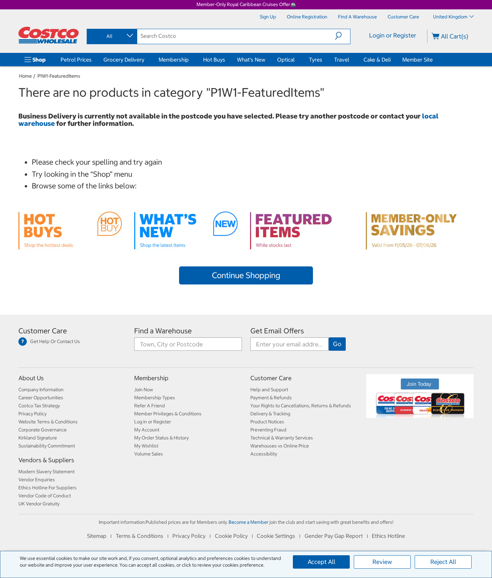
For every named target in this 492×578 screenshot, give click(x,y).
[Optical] (296, 59)
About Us (31, 378)
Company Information (41, 390)
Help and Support (269, 390)
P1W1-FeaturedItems (58, 76)
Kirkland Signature (37, 438)
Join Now (143, 390)
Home (25, 76)
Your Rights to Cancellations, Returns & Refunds (300, 406)
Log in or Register (152, 422)
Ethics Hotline (388, 535)
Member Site (417, 59)
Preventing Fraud (268, 430)
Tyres (315, 59)
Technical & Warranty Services (281, 438)
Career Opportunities (40, 398)
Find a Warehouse (163, 330)
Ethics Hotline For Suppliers (47, 488)
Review (382, 562)
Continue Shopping (246, 275)
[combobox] (111, 36)
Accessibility (263, 454)
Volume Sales (148, 454)
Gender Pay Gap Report (334, 535)
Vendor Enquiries (36, 480)
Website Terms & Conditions (48, 422)
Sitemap (96, 535)
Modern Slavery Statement (46, 472)
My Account (146, 430)
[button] (342, 36)
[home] (48, 35)
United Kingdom (450, 17)
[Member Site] (434, 59)
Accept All (321, 562)
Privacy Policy (32, 414)
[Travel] (350, 59)
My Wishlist (146, 446)
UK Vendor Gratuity (39, 504)
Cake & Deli (377, 59)
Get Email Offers (277, 330)
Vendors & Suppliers (46, 460)
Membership (174, 59)
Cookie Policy (231, 535)
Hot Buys (214, 59)
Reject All (443, 562)
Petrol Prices (76, 59)
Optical (286, 59)
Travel (341, 59)
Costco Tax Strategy (39, 406)
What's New (251, 59)
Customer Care (42, 330)
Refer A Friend (149, 406)
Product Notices (267, 422)
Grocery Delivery (123, 59)
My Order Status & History (161, 438)
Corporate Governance (42, 430)
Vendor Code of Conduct (44, 496)
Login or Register (392, 35)
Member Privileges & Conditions (167, 414)
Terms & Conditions (139, 535)
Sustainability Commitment (46, 446)
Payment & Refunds (271, 398)
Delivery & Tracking (270, 414)
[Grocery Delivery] (145, 59)
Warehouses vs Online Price (279, 446)
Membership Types (154, 398)
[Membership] (190, 59)
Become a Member (248, 522)
